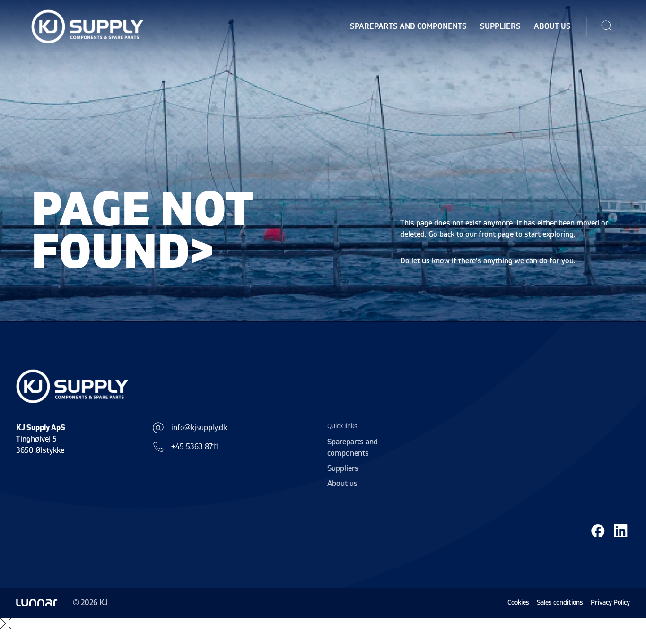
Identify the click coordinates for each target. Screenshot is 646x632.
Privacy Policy (610, 602)
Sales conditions (560, 602)
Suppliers (500, 26)
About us (552, 26)
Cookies (518, 602)
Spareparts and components (408, 26)
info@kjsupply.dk (199, 428)
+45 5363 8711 (194, 446)
